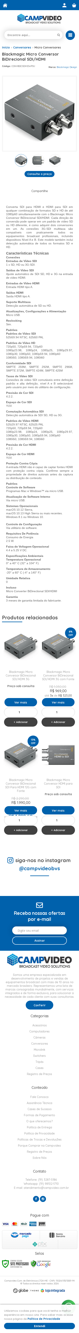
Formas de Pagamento (39, 1115)
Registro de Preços (39, 1074)
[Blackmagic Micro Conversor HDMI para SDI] (58, 786)
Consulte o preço (39, 174)
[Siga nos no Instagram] (43, 1199)
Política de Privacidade (39, 1133)
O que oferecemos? (39, 1121)
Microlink (39, 1050)
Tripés (39, 1062)
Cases (39, 1068)
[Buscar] (58, 34)
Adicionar (22, 722)
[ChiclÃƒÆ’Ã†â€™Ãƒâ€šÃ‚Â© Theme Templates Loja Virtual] (26, 1290)
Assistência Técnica (39, 1103)
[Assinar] (39, 941)
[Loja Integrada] (53, 1290)
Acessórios (39, 1025)
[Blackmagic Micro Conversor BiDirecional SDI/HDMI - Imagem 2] (38, 160)
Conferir (40, 1005)
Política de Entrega (39, 1127)
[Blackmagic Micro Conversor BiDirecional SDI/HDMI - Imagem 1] (21, 160)
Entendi (39, 1326)
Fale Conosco (39, 1097)
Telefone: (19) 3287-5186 (41, 1180)
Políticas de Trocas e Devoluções (40, 1139)
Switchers (39, 1056)
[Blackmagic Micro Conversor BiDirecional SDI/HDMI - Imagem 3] (55, 160)
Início (6, 47)
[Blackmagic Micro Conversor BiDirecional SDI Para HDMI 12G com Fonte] (20, 786)
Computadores (39, 1031)
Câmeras (39, 1037)
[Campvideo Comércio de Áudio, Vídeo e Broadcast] (39, 18)
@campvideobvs (39, 868)
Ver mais (20, 702)
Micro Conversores (47, 47)
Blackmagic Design (67, 67)
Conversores (22, 47)
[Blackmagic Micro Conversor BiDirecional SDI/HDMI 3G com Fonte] (58, 677)
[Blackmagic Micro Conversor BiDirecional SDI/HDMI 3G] (20, 677)
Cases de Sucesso (40, 1109)
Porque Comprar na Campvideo (39, 1145)
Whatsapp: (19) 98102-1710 (41, 1184)
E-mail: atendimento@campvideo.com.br (41, 1188)
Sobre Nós (40, 1158)
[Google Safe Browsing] (41, 1263)
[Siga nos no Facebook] (36, 1199)
